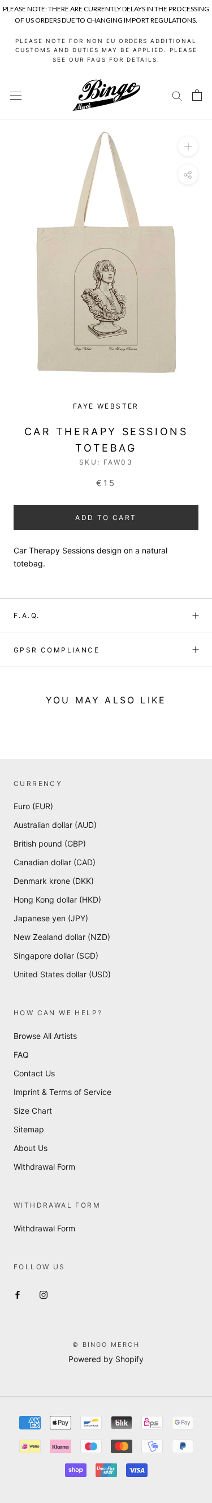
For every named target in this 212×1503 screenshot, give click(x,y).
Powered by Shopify (106, 1359)
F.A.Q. (27, 615)
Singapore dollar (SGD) (56, 955)
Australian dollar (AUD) (55, 825)
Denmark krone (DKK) (54, 881)
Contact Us (34, 1073)
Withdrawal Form (44, 1166)
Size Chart (33, 1110)
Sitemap (29, 1129)
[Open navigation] (15, 95)
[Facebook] (17, 1293)
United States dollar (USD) (62, 974)
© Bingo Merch (106, 1345)
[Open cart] (197, 95)
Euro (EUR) (33, 806)
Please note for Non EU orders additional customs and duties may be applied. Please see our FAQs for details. (106, 50)
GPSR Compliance (56, 650)
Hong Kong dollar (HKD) (57, 899)
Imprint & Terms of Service (62, 1092)
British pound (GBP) (50, 843)
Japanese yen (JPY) (51, 918)
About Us (30, 1148)
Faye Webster (106, 406)
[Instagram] (43, 1293)
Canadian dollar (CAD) (55, 862)
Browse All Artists (45, 1036)
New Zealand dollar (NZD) (62, 937)
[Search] (177, 95)
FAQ (21, 1054)
